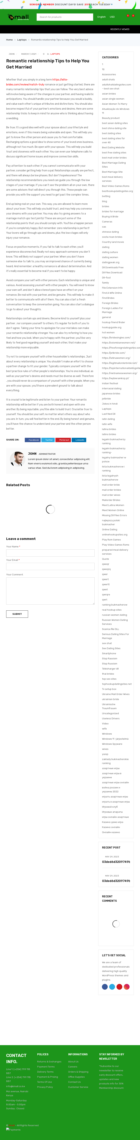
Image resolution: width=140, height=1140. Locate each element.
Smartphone (109, 653)
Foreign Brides (110, 303)
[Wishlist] (126, 16)
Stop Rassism (109, 658)
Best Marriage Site (112, 171)
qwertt (106, 584)
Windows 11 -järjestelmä (115, 738)
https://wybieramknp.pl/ (115, 378)
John (12, 54)
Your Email (13, 560)
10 (103, 69)
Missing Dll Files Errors (114, 515)
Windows (107, 733)
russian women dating (114, 615)
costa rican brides (112, 237)
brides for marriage (113, 211)
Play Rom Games (111, 539)
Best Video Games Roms (115, 186)
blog (104, 201)
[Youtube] (117, 1101)
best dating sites (111, 133)
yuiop (105, 754)
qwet (105, 589)
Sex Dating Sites (111, 648)
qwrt (104, 599)
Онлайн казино (111, 832)
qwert (105, 579)
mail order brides (111, 489)
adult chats (108, 79)
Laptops (22, 39)
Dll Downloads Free (113, 267)
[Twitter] (110, 1101)
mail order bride (111, 484)
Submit (17, 614)
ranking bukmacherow (114, 604)
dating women (110, 257)
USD (112, 16)
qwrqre (106, 594)
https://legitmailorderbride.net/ (119, 363)
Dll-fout (106, 277)
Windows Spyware (112, 744)
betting (106, 196)
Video (105, 723)
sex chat (107, 643)
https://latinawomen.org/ (116, 358)
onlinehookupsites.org (114, 534)
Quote (105, 559)
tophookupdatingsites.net (117, 684)
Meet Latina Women (113, 505)
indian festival (110, 383)
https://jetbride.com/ (113, 352)
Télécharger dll (110, 668)
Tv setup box (109, 689)
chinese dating (110, 231)
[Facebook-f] (103, 1101)
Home (9, 39)
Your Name (13, 546)
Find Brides (108, 298)
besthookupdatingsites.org (117, 191)
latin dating (108, 419)
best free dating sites (114, 152)
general (106, 317)
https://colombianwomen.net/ (118, 342)
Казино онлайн (111, 827)
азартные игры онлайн (115, 782)
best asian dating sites (115, 123)
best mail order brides (114, 157)
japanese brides (111, 393)
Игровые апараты (112, 812)
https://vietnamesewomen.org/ (119, 373)
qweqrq (106, 569)
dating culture (110, 252)
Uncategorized (110, 713)
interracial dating (111, 388)
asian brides (109, 93)
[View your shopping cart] (131, 16)
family (105, 282)
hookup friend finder (113, 322)
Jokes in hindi (110, 403)
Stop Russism (109, 663)
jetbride (106, 398)
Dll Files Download (112, 272)
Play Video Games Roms (115, 544)
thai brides (108, 673)
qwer (105, 574)
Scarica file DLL (110, 629)
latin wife (107, 424)
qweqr (105, 564)
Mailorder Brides (111, 500)
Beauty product (111, 118)
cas (104, 226)
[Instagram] (124, 1101)
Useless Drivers (111, 718)
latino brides (109, 434)
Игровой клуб (110, 806)
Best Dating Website (113, 147)
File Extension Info (112, 287)
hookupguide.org (111, 327)
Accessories (109, 74)
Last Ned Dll (108, 414)
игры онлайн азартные (115, 817)
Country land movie (113, 242)
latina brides (109, 429)
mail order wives (111, 495)
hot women (108, 332)
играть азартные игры (115, 796)
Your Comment (14, 574)
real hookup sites (112, 609)
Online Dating (109, 529)
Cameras (107, 221)
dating (105, 247)
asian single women (113, 98)
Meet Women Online (113, 510)
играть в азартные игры (116, 801)
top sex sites (109, 678)
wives (105, 749)
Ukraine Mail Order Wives (116, 694)
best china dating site (114, 128)
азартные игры (111, 768)
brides (105, 206)
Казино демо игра (112, 822)
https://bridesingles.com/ (116, 337)
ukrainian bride (110, 699)
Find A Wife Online (112, 292)
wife (104, 728)
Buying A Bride (110, 216)
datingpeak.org (110, 262)
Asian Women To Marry (114, 103)
